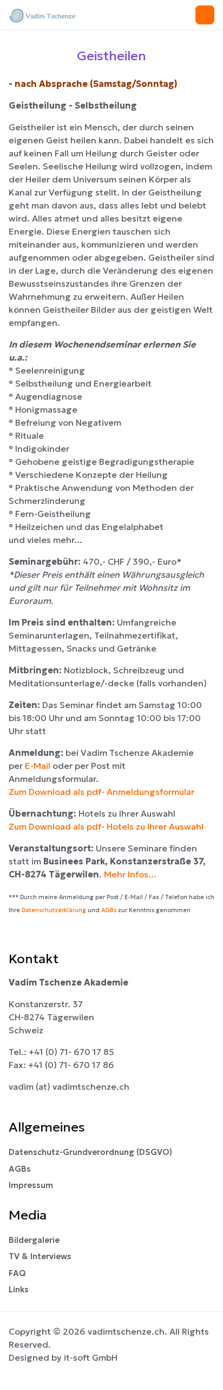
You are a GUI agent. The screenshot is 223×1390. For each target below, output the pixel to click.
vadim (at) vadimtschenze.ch (69, 1086)
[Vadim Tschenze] (56, 15)
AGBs (108, 910)
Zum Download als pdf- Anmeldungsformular (101, 791)
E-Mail (39, 765)
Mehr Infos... (130, 874)
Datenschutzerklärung (54, 910)
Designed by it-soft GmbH (63, 1357)
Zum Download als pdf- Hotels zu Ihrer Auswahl (106, 826)
